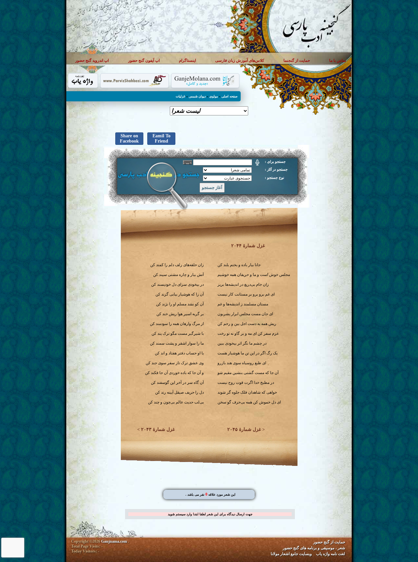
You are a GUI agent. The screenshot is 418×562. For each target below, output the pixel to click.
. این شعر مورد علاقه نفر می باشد (210, 494)
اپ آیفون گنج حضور (144, 60)
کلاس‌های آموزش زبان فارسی (239, 60)
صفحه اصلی (229, 96)
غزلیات (180, 96)
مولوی (213, 96)
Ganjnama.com (114, 541)
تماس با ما (337, 60)
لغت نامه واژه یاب (330, 554)
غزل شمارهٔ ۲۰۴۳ (158, 429)
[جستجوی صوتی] (257, 162)
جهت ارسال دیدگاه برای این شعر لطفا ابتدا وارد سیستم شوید (210, 514)
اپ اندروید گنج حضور (92, 60)
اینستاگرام (187, 60)
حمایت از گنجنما (296, 60)
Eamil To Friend (161, 138)
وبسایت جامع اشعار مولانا (291, 554)
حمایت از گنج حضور (329, 542)
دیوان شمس (197, 96)
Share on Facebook (129, 138)
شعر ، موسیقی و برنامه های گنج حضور (314, 548)
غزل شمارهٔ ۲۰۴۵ (244, 429)
